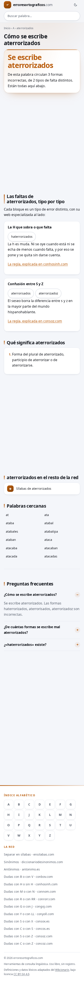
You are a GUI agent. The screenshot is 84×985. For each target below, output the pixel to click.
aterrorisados (21, 293)
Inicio (7, 28)
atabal (48, 523)
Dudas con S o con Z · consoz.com (28, 936)
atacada (11, 556)
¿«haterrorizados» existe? (25, 644)
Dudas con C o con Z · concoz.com (28, 943)
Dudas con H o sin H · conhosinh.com (31, 884)
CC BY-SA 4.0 (21, 974)
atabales (12, 531)
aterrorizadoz (48, 293)
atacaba (11, 548)
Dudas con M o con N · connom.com (30, 891)
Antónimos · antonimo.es (22, 869)
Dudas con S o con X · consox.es (27, 921)
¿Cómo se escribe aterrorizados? (30, 594)
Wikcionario (62, 970)
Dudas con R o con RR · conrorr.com (29, 899)
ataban (11, 540)
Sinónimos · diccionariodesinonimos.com (33, 862)
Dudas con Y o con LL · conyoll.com (29, 914)
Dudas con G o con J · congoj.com (28, 906)
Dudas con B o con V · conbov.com (28, 877)
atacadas (50, 556)
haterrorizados (22, 236)
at (7, 515)
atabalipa (51, 531)
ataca (48, 540)
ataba (10, 523)
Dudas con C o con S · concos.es (27, 929)
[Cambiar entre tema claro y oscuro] (75, 4)
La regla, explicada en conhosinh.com (38, 264)
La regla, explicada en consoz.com (35, 321)
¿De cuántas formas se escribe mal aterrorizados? (32, 630)
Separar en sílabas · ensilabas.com (29, 854)
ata (46, 515)
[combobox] (42, 16)
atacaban (51, 548)
